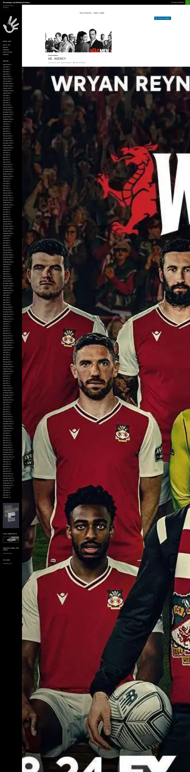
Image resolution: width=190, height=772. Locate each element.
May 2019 (5, 271)
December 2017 (7, 312)
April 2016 (6, 359)
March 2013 (6, 442)
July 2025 (5, 95)
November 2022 (7, 171)
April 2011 (5, 497)
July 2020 (5, 238)
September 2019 (7, 262)
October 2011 (6, 483)
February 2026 (7, 79)
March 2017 (6, 333)
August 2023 (6, 150)
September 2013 (7, 428)
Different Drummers (177, 2)
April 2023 (6, 159)
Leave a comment (80, 62)
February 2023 (7, 164)
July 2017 (5, 324)
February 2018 (7, 307)
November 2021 (7, 200)
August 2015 (6, 373)
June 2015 (6, 378)
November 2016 (7, 343)
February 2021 (7, 221)
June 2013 (6, 435)
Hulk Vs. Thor (6, 45)
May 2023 (5, 157)
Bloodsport (6, 49)
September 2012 (7, 457)
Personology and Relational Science (16, 2)
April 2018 (6, 302)
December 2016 (7, 340)
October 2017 (6, 316)
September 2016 (7, 347)
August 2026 (6, 64)
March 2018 (6, 304)
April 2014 (6, 412)
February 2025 (7, 107)
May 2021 (5, 214)
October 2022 (6, 174)
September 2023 (7, 148)
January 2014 (6, 419)
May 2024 (5, 129)
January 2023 (6, 167)
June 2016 (6, 354)
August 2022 (6, 178)
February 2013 (7, 445)
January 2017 (6, 338)
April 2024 (6, 131)
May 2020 (5, 243)
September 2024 (7, 119)
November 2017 (7, 314)
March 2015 (6, 385)
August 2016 (6, 350)
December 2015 (7, 366)
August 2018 (6, 293)
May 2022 (5, 186)
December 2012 (7, 450)
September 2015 (7, 371)
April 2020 (6, 245)
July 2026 (5, 67)
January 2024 (6, 138)
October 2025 (6, 88)
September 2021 (7, 205)
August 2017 (6, 321)
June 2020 (6, 240)
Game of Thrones (7, 52)
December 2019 (7, 255)
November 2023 (7, 143)
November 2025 (7, 86)
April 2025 (6, 102)
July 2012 (5, 461)
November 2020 (7, 228)
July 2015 (5, 376)
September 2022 (7, 176)
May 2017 (5, 328)
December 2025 (7, 83)
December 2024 (7, 112)
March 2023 (6, 162)
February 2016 (7, 362)
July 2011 (5, 490)
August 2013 (6, 431)
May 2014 (5, 409)
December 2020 (7, 226)
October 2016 (6, 345)
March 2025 (6, 105)
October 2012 (6, 454)
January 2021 (6, 224)
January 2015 (6, 390)
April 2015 (6, 383)
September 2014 (7, 400)
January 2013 (6, 447)
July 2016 (5, 352)
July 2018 (5, 295)
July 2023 (5, 152)
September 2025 (7, 90)
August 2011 (6, 488)
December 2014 (7, 392)
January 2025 (6, 109)
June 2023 (6, 155)
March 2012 (6, 471)
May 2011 (5, 495)
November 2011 (7, 480)
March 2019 (6, 276)
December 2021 (7, 197)
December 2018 (7, 283)
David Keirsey (67, 62)
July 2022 (5, 181)
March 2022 (6, 190)
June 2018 (6, 297)
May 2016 (5, 357)
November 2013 (7, 423)
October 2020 (6, 231)
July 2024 (5, 124)
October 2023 (6, 145)
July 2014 (5, 404)
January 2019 (6, 281)
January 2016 (6, 364)
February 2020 (7, 250)
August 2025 (6, 93)
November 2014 (7, 395)
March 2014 (6, 414)
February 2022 (7, 193)
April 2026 (6, 74)
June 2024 (6, 126)
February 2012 (7, 473)
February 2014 (7, 416)
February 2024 (7, 136)
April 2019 (6, 274)
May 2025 (5, 100)
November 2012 (7, 452)
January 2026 (6, 81)
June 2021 (6, 212)
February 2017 (7, 335)
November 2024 (7, 114)
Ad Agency (57, 59)
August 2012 (6, 459)
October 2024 (6, 117)
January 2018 (6, 309)
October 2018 (6, 288)
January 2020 (6, 252)
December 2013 (7, 421)
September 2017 (7, 319)
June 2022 (6, 183)
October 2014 (6, 397)
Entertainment (53, 55)
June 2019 (6, 269)
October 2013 (6, 426)
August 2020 (6, 236)
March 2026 (6, 76)
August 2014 (6, 402)
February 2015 (7, 388)
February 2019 (7, 278)
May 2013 (5, 438)
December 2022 (7, 169)
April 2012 (6, 469)
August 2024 (6, 121)
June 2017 (6, 326)
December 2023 (7, 140)
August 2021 (6, 207)
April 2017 (6, 331)
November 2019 (7, 257)
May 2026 (5, 71)
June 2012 (6, 464)
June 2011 (6, 492)
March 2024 (6, 133)
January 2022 (6, 195)
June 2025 (6, 98)
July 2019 (5, 266)
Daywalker (6, 54)
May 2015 (5, 381)
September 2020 (7, 233)
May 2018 (5, 300)
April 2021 (6, 216)
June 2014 (6, 407)
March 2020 (6, 247)
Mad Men (5, 47)
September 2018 (7, 290)
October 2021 (6, 202)
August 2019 (6, 264)
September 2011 (7, 485)
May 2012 (5, 466)
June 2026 (6, 69)
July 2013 (5, 433)
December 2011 (7, 478)
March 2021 (6, 219)
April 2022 (6, 188)
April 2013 (6, 440)
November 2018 (7, 285)
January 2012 (6, 476)
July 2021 (5, 209)
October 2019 (6, 259)
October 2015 (6, 369)
